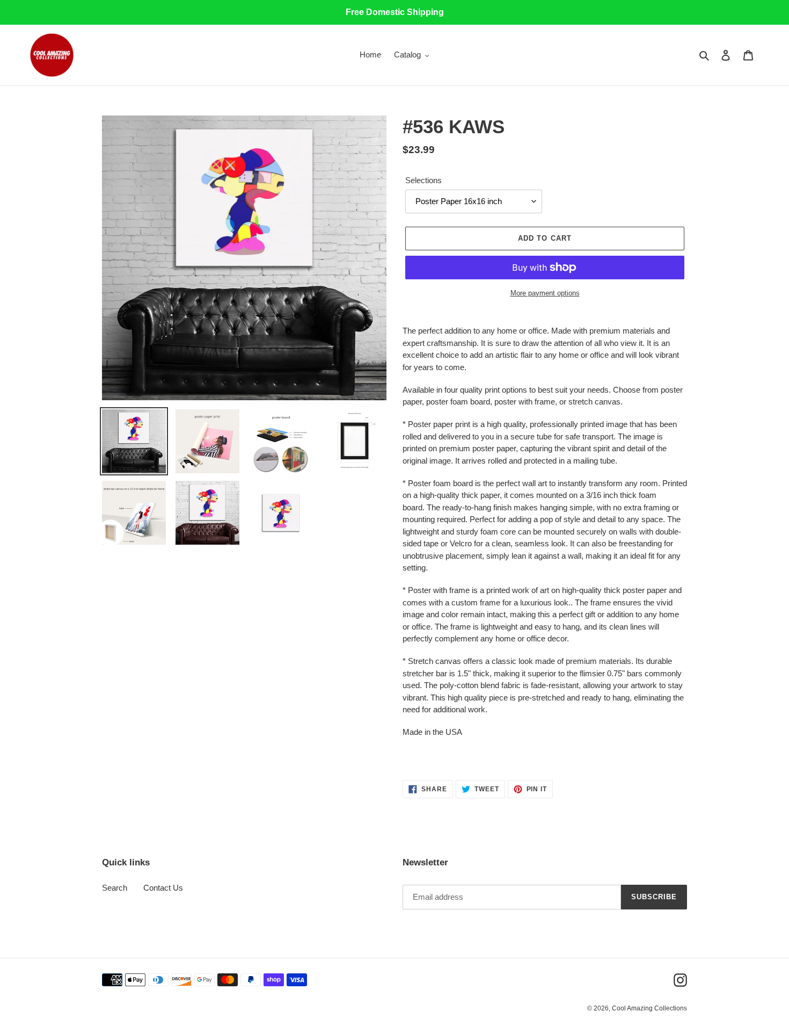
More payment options (545, 293)
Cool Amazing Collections (649, 1008)
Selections (423, 180)
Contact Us (163, 887)
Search (114, 887)
